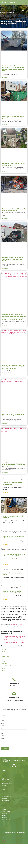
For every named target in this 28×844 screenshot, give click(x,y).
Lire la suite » (5, 77)
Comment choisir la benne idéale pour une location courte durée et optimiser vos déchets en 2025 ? (14, 367)
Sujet (2, 733)
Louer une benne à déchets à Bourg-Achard (14, 636)
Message (3, 738)
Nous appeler (14, 683)
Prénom (3, 713)
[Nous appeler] (14, 679)
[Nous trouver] (14, 693)
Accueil (1, 10)
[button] (26, 3)
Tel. (2, 728)
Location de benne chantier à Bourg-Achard (15, 642)
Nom (2, 718)
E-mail (2, 723)
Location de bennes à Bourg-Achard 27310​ (14, 10)
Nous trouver (14, 698)
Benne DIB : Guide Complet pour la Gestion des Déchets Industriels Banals (12, 259)
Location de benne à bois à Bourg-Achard (14, 641)
